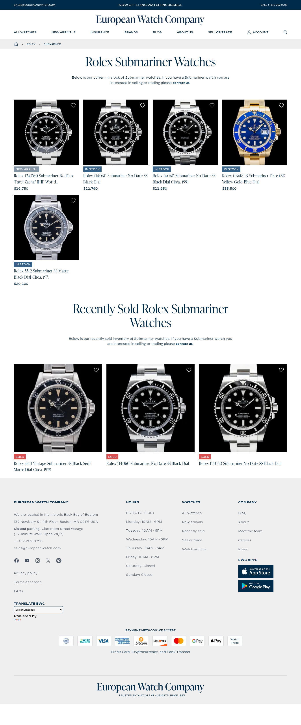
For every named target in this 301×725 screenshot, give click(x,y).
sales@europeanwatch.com (34, 5)
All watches (192, 513)
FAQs (18, 591)
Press (242, 549)
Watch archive (194, 549)
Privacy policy (25, 573)
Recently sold (193, 531)
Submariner (52, 44)
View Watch (46, 132)
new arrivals (63, 32)
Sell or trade (192, 540)
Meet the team (250, 531)
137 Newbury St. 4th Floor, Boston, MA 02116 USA (56, 521)
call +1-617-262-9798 (274, 5)
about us (185, 32)
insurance (100, 32)
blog (157, 32)
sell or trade (220, 32)
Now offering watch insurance (150, 5)
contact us (181, 83)
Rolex (31, 44)
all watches (25, 32)
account (260, 32)
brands (131, 32)
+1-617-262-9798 (28, 541)
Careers (244, 540)
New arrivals (192, 522)
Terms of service (28, 582)
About (243, 522)
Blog (242, 513)
